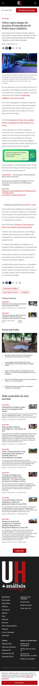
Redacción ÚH (22, 308)
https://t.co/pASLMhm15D (13, 191)
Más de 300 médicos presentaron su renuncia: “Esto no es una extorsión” (21, 380)
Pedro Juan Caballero (10, 288)
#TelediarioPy (8, 193)
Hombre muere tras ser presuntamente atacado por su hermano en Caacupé (18, 356)
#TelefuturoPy (30, 191)
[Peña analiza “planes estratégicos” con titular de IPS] (33, 426)
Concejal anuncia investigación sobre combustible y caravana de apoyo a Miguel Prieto (19, 364)
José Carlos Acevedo (17, 98)
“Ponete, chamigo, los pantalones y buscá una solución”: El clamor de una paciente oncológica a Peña (13, 478)
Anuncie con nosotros (25, 598)
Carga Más (19, 551)
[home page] (19, 3)
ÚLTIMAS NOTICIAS (26, 10)
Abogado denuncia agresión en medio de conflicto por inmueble (19, 387)
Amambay (24, 292)
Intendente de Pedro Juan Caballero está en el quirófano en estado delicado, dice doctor (18, 122)
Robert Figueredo (23, 514)
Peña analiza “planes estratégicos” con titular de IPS (14, 429)
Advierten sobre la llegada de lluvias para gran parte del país (14, 304)
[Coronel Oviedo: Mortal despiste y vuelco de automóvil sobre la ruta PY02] (33, 499)
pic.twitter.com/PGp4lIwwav (14, 195)
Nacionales (5, 18)
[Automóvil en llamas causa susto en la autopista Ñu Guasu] (33, 406)
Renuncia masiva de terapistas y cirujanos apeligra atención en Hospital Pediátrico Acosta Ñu (15, 524)
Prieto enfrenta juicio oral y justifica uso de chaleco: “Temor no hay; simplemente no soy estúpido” (20, 372)
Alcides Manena (20, 321)
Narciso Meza (22, 467)
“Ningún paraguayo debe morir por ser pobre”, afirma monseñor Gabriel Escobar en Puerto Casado (14, 316)
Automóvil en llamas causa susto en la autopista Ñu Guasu (13, 409)
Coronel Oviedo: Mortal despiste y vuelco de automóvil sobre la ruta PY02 (14, 502)
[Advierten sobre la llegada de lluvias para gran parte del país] (33, 303)
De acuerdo (19, 683)
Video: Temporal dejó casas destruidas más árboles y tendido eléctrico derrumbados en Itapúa (14, 454)
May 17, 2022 (31, 205)
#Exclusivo (6, 175)
